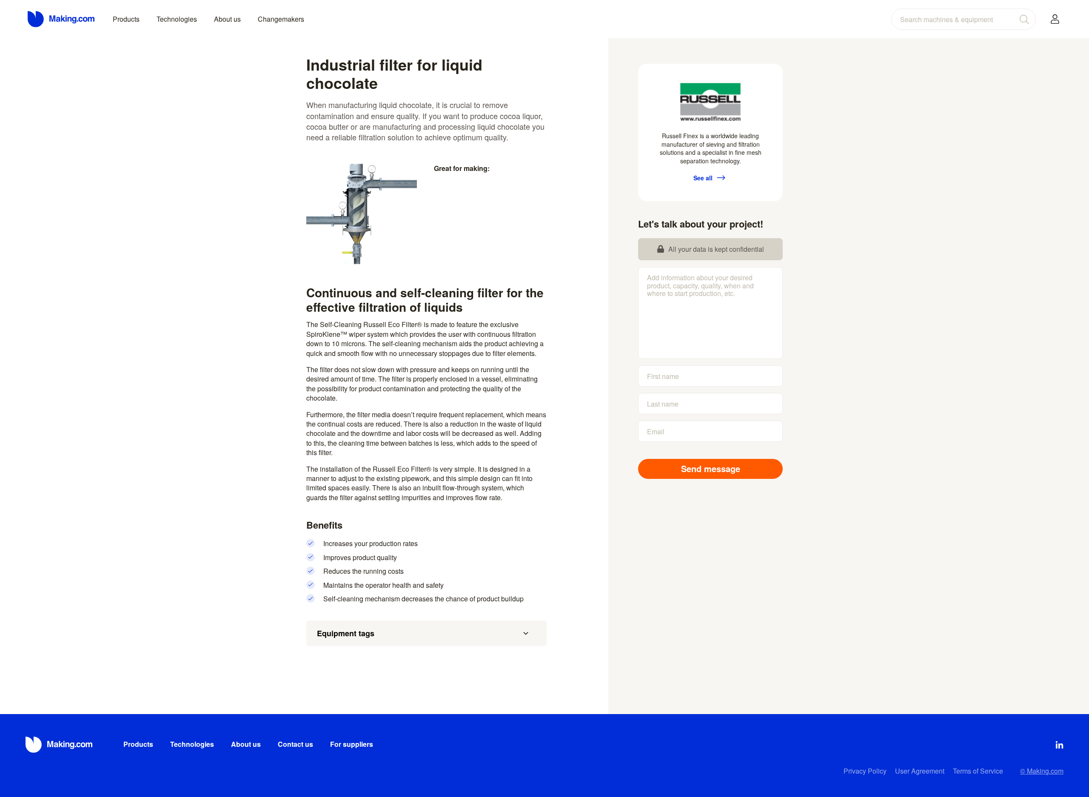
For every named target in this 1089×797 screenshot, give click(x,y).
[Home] (62, 19)
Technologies (177, 19)
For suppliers (351, 744)
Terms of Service (978, 771)
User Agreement (919, 771)
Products (126, 19)
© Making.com (1041, 771)
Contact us (295, 744)
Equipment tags (345, 633)
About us (227, 19)
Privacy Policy (865, 771)
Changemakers (281, 19)
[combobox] (963, 19)
